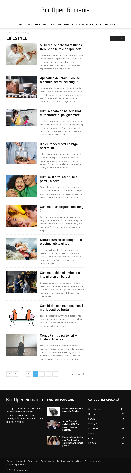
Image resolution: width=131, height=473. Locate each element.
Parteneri (20, 461)
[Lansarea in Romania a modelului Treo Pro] (53, 411)
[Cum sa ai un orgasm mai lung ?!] (21, 216)
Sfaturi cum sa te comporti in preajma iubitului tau (61, 242)
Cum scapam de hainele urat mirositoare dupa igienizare (60, 113)
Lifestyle (108, 24)
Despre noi (33, 461)
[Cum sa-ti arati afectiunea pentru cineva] (21, 186)
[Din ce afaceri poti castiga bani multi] (21, 153)
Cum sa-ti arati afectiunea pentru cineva (58, 179)
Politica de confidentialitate (69, 461)
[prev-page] (9, 374)
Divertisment (64, 24)
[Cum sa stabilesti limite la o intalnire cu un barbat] (21, 282)
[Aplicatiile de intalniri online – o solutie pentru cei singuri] (21, 87)
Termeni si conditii (93, 461)
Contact (9, 461)
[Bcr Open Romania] (65, 10)
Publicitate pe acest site (17, 464)
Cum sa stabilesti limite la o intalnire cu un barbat (60, 275)
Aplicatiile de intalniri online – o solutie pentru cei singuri (61, 80)
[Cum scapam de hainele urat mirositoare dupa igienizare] (21, 117)
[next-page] (55, 374)
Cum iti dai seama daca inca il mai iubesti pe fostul (61, 307)
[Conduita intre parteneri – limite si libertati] (21, 345)
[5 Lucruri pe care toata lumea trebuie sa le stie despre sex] (21, 54)
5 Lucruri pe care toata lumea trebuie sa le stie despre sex (61, 47)
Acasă (9, 32)
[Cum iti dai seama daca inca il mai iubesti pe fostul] (21, 315)
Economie (80, 24)
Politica (94, 24)
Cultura (47, 24)
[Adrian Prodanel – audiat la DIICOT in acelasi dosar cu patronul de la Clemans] (53, 424)
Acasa (19, 24)
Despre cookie (47, 461)
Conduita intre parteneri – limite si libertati (58, 337)
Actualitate (31, 24)
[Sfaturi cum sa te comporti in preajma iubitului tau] (21, 249)
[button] (121, 24)
